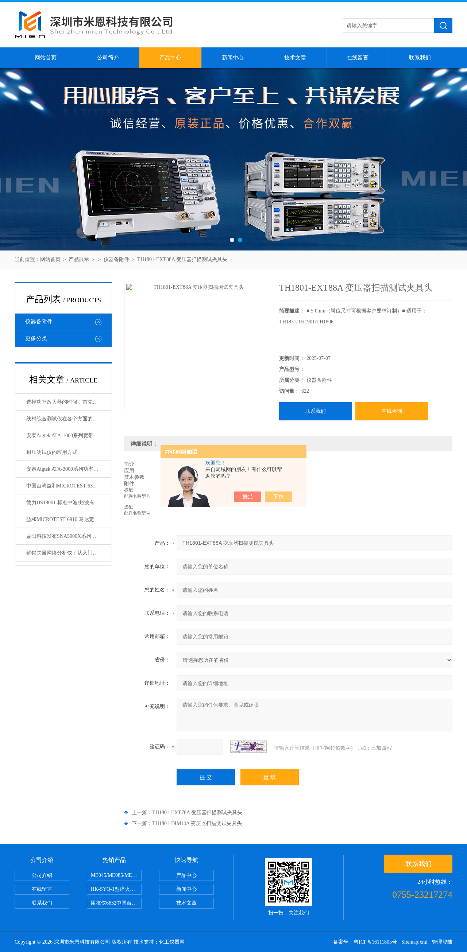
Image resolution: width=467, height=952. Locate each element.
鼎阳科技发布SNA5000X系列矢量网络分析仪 (68, 536)
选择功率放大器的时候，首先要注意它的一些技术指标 (68, 402)
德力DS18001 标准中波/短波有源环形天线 (68, 502)
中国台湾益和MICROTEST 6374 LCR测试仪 (68, 486)
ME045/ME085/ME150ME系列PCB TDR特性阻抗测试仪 (116, 875)
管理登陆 (442, 942)
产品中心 (170, 58)
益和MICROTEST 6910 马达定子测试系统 (68, 519)
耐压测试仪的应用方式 (51, 452)
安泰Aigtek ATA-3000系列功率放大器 (67, 469)
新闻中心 (233, 58)
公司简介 (108, 58)
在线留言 (357, 58)
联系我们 (420, 58)
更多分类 (36, 338)
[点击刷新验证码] (248, 747)
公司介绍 (42, 875)
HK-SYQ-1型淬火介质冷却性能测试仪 (116, 889)
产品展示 (79, 259)
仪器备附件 (116, 259)
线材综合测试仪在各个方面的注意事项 (68, 418)
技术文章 (295, 58)
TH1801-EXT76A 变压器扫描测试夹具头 (197, 812)
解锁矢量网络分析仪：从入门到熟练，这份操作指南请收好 (68, 553)
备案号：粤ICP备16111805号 (365, 942)
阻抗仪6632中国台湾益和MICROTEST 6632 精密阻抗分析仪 (116, 903)
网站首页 (46, 58)
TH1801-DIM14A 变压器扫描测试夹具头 (197, 823)
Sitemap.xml (414, 942)
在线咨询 (392, 411)
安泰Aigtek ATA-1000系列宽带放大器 (67, 435)
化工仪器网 (172, 942)
